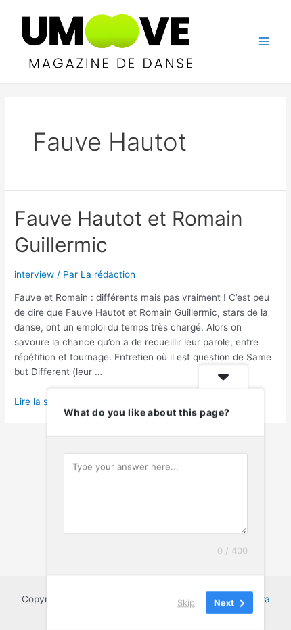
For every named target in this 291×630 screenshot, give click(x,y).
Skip (186, 602)
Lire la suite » (43, 401)
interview (34, 274)
